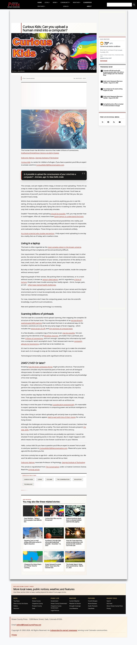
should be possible (58, 214)
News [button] (55, 2)
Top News (16, 601)
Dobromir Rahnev (27, 158)
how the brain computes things (40, 367)
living (40, 479)
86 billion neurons (51, 336)
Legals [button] (65, 6)
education (78, 479)
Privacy (109, 608)
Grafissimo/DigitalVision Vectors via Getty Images (40, 153)
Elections (16, 608)
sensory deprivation (50, 279)
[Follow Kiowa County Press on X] (103, 122)
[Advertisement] (53, 95)
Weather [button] (76, 2)
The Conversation (52, 467)
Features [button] (41, 6)
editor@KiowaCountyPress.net (28, 625)
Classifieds (87, 2)
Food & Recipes (92, 601)
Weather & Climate (75, 603)
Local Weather (73, 608)
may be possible (68, 333)
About (89, 6)
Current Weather (74, 601)
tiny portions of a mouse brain (61, 328)
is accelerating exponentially (63, 404)
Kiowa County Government (59, 603)
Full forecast (103, 60)
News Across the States (20, 603)
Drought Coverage (75, 606)
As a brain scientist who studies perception (37, 233)
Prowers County (37, 606)
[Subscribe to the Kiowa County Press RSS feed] (114, 122)
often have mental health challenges (42, 285)
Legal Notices (55, 610)
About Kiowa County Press (115, 606)
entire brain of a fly (38, 328)
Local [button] (47, 2)
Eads (33, 608)
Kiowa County (36, 601)
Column (49, 479)
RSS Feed (109, 603)
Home (40, 2)
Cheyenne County (37, 603)
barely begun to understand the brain (68, 216)
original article (33, 469)
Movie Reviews (92, 603)
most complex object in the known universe (64, 247)
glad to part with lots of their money (62, 417)
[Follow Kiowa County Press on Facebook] (108, 122)
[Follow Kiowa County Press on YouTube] (120, 122)
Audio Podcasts (92, 606)
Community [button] (64, 2)
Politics (15, 606)
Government (54, 601)
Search (109, 601)
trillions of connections (34, 338)
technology (28, 484)
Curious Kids (28, 479)
